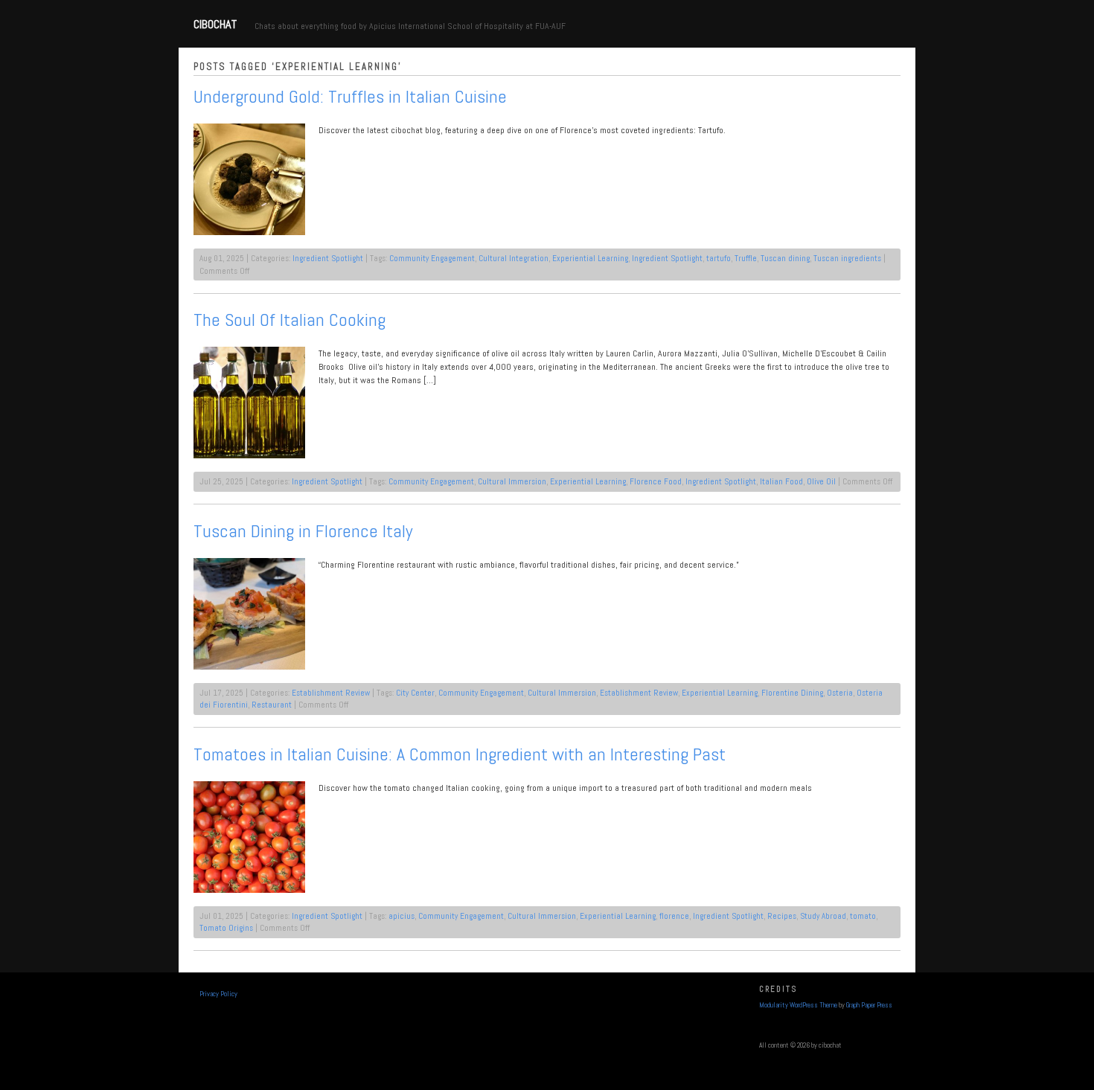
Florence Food (656, 481)
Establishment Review (331, 692)
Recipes (781, 916)
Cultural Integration (513, 258)
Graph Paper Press (869, 1005)
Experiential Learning (590, 258)
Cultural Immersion (512, 481)
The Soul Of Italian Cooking (289, 319)
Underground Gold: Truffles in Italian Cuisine (350, 96)
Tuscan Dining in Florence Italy (302, 530)
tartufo (718, 258)
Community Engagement (432, 258)
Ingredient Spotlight (327, 258)
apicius (401, 916)
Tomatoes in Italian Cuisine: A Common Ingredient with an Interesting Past (459, 754)
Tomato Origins (226, 928)
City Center (415, 692)
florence (674, 916)
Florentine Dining (792, 692)
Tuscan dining (785, 258)
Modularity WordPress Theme (798, 1005)
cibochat (215, 24)
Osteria (840, 692)
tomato (863, 916)
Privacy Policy (218, 994)
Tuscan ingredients (847, 258)
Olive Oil (821, 481)
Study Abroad (823, 916)
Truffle (746, 258)
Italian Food (781, 481)
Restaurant (272, 704)
